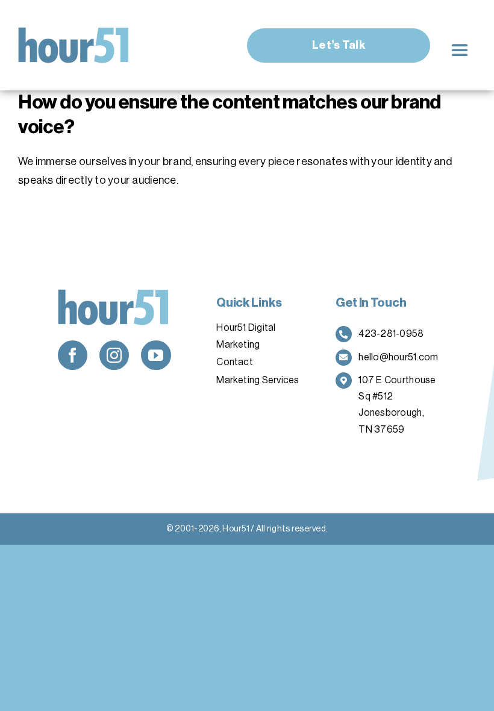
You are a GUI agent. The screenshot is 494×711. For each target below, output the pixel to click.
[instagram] (114, 355)
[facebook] (72, 355)
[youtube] (155, 355)
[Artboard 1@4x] (74, 32)
